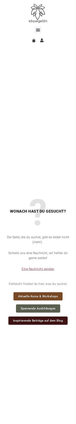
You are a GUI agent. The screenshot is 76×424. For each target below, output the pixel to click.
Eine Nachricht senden (38, 269)
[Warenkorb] (34, 40)
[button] (38, 30)
